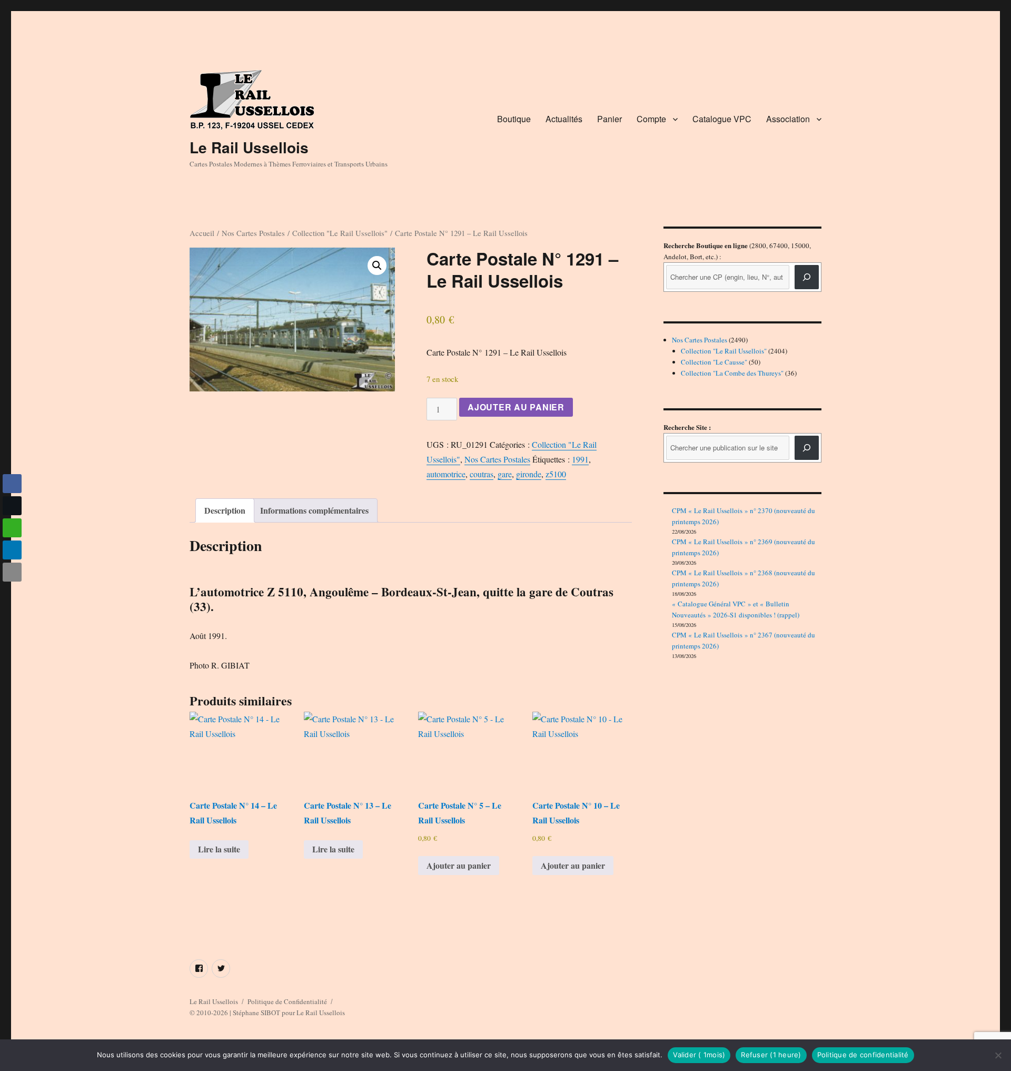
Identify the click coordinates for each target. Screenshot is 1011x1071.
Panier (609, 119)
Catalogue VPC (721, 119)
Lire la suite (219, 849)
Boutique (514, 119)
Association (788, 119)
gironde (528, 473)
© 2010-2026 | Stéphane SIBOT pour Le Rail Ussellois (267, 1012)
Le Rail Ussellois (249, 147)
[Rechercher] (807, 448)
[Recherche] (807, 277)
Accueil (202, 233)
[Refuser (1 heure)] (998, 1055)
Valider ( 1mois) (699, 1054)
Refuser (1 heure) (771, 1054)
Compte (651, 119)
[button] (377, 265)
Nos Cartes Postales (253, 233)
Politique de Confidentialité (287, 1001)
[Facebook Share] (12, 483)
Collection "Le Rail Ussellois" (340, 233)
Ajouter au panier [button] (459, 865)
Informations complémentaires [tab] (314, 510)
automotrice (446, 473)
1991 (580, 459)
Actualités (564, 119)
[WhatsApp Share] (12, 527)
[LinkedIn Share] (12, 550)
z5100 (556, 473)
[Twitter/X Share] (12, 505)
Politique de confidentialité (863, 1054)
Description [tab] (224, 510)
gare (505, 473)
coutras (481, 473)
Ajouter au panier (516, 407)
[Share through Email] (12, 572)
